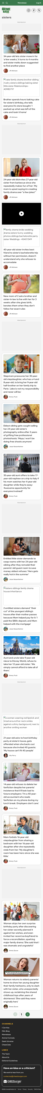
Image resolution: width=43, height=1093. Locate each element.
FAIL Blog (6, 1031)
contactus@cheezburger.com (15, 1076)
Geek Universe (7, 1041)
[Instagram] (29, 10)
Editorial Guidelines (10, 1061)
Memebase (22, 3)
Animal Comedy (8, 1038)
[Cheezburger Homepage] (21, 1082)
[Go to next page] (27, 1014)
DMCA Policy (37, 1089)
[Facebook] (34, 10)
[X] (39, 10)
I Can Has (5, 1028)
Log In (38, 3)
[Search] (6, 2)
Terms (19, 1089)
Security (30, 1089)
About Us (5, 1057)
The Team (6, 1054)
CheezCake (6, 1045)
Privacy (25, 1089)
